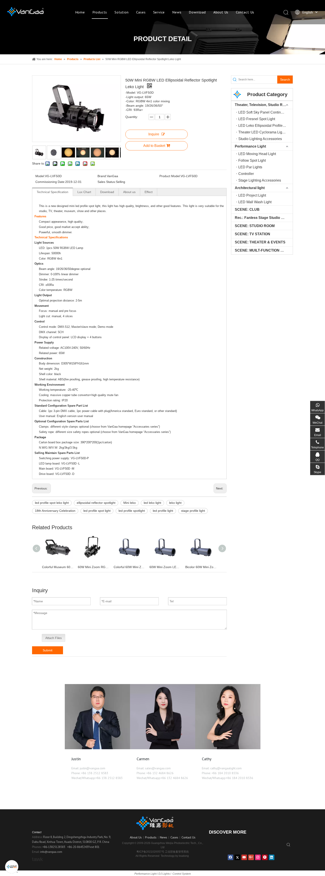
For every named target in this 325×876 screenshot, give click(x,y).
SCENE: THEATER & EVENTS (260, 242)
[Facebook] (230, 857)
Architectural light (250, 188)
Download (197, 12)
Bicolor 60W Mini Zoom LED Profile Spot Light (201, 567)
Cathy (206, 758)
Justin (76, 758)
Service (159, 12)
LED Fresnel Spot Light (256, 119)
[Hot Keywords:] (288, 845)
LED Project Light (252, 195)
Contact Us (245, 12)
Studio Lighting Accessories (260, 139)
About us (129, 192)
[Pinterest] (265, 857)
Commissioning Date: (50, 182)
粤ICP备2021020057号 (150, 851)
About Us (220, 12)
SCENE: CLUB (247, 209)
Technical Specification (52, 192)
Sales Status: (107, 182)
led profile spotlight (132, 510)
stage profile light (193, 510)
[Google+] (251, 857)
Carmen (143, 758)
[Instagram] (258, 857)
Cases (141, 12)
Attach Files (53, 638)
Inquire (153, 134)
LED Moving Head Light (257, 154)
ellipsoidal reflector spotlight (96, 502)
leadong (183, 855)
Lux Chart (84, 192)
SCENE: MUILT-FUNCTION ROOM (263, 250)
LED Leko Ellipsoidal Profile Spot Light (265, 125)
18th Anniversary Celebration (55, 510)
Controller (246, 174)
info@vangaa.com (51, 851)
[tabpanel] (97, 736)
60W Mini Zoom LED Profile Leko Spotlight (165, 567)
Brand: (102, 176)
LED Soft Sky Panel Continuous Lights (265, 112)
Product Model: (170, 176)
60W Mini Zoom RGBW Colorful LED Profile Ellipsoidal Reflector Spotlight (93, 567)
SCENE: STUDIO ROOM (255, 226)
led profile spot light (97, 510)
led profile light (163, 510)
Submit (47, 650)
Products (99, 12)
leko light (175, 502)
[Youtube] (244, 857)
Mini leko (129, 502)
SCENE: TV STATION (252, 234)
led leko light (152, 502)
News (176, 12)
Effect (149, 192)
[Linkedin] (271, 857)
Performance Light (250, 146)
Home (80, 12)
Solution (121, 12)
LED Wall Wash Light (254, 202)
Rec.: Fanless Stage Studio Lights (263, 218)
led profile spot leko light (52, 502)
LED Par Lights (250, 167)
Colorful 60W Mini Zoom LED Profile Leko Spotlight (129, 567)
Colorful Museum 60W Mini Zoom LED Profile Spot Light (57, 567)
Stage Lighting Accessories (259, 180)
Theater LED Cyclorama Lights (262, 132)
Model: (40, 176)
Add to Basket (154, 146)
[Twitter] (237, 857)
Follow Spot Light (252, 160)
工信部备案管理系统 (177, 851)
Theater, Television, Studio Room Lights (264, 105)
